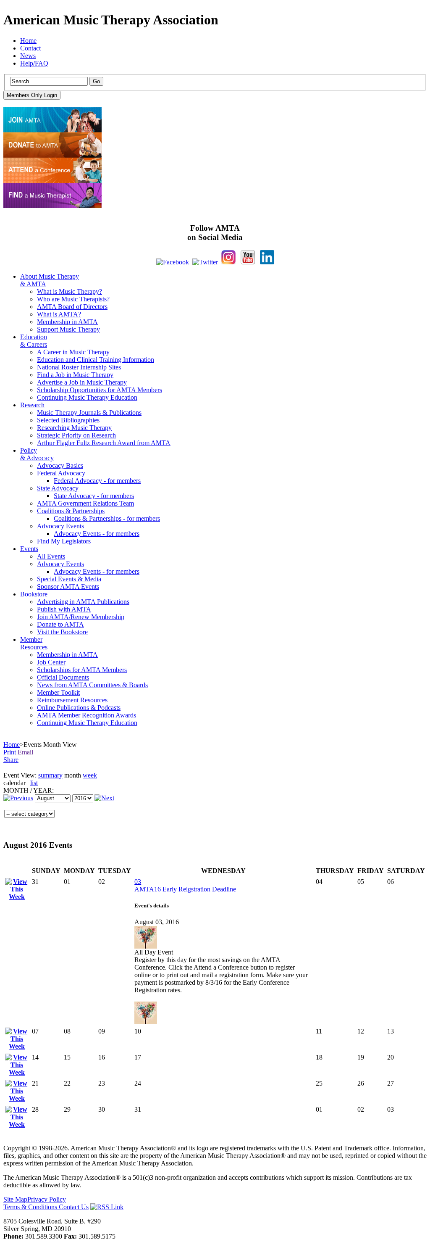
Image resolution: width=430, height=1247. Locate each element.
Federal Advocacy (61, 473)
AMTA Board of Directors (72, 306)
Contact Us (74, 1206)
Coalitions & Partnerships (71, 510)
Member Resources (33, 643)
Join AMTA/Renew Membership (80, 616)
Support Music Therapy (68, 329)
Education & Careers (33, 340)
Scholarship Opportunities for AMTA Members (99, 389)
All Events (51, 556)
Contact (30, 48)
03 (137, 881)
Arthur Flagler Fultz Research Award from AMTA (103, 442)
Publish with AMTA (64, 609)
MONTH (16, 790)
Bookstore (33, 594)
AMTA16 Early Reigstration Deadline (185, 889)
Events (29, 548)
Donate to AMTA (60, 624)
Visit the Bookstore (62, 631)
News (28, 55)
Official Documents (63, 677)
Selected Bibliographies (68, 420)
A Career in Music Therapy (73, 352)
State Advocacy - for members (94, 495)
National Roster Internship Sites (79, 367)
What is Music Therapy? (69, 291)
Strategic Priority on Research (76, 435)
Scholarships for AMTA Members (82, 669)
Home (28, 40)
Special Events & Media (69, 579)
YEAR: (43, 790)
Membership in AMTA (67, 321)
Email (25, 752)
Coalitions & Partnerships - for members (107, 518)
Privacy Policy (46, 1199)
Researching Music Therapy (74, 427)
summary (50, 775)
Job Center (51, 662)
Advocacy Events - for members (96, 533)
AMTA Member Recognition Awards (86, 715)
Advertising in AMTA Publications (83, 601)
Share (10, 759)
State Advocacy (58, 488)
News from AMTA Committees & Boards (92, 684)
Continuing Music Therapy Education (87, 397)
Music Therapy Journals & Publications (89, 412)
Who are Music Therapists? (73, 299)
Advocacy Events (60, 526)
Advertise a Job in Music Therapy (82, 382)
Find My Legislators (64, 541)
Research (32, 405)
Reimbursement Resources (72, 700)
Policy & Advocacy (37, 454)
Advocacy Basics (60, 465)
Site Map (15, 1199)
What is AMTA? (59, 314)
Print (9, 752)
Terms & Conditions (31, 1206)
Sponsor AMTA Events (68, 586)
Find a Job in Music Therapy (75, 374)
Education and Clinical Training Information (95, 359)
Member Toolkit (58, 692)
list (34, 782)
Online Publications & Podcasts (79, 707)
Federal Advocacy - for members (97, 480)
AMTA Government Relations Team (85, 503)
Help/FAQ (34, 63)
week (90, 775)
